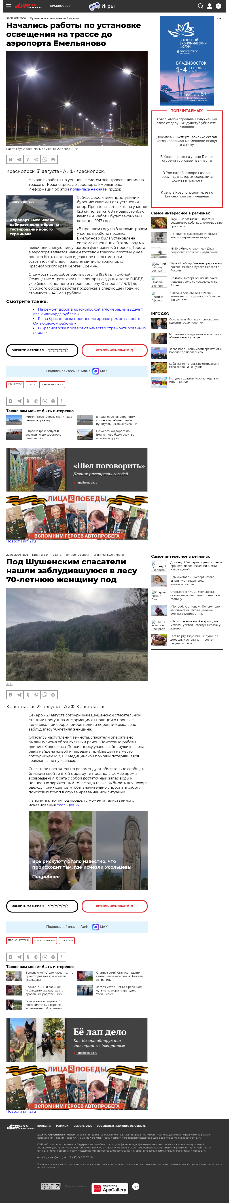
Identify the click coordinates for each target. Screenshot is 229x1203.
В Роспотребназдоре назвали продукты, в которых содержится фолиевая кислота (186, 176)
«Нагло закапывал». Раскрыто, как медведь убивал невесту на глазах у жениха (195, 625)
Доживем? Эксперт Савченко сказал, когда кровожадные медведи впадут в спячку (187, 141)
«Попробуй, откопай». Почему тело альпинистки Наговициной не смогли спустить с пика (195, 610)
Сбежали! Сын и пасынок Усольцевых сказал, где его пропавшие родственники (44, 990)
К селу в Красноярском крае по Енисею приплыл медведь (187, 194)
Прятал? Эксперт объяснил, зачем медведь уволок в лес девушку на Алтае (194, 281)
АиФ (75, 148)
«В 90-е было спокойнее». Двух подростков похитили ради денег (194, 250)
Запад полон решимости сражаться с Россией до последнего (195, 350)
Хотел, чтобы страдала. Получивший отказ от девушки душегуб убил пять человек (187, 123)
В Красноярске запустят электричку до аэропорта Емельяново (43, 434)
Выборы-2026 (83, 1126)
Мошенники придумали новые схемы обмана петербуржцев (195, 336)
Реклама (62, 1126)
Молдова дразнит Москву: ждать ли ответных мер (194, 380)
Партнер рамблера (76, 1186)
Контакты (44, 1126)
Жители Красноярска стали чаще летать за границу (48, 418)
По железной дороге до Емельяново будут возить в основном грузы (115, 434)
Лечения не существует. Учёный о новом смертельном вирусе (193, 235)
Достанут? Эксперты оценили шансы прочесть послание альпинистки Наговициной (196, 566)
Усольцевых (68, 805)
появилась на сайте (88, 189)
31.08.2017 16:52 (16, 18)
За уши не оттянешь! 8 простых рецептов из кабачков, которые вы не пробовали (196, 222)
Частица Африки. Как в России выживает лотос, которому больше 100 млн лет (195, 296)
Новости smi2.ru (21, 541)
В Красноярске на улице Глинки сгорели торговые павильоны (187, 159)
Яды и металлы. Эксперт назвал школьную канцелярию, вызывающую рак (192, 580)
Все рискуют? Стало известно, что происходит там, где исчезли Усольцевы (81, 864)
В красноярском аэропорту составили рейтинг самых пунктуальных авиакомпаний (116, 420)
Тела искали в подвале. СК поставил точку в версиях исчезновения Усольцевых (43, 1005)
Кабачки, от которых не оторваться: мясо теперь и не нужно (194, 365)
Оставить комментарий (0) (114, 350)
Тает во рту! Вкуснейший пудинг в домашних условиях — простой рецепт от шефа (194, 639)
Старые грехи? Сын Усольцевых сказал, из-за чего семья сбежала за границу (119, 976)
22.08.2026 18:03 (17, 554)
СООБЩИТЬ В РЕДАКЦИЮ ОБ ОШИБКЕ (121, 1126)
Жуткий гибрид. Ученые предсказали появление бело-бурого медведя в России (196, 267)
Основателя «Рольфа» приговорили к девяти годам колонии (194, 321)
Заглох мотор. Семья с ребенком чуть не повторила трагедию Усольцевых (119, 990)
